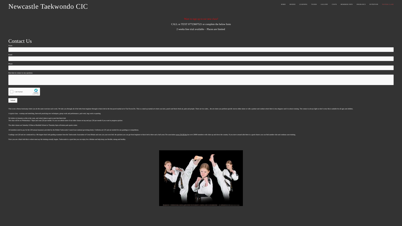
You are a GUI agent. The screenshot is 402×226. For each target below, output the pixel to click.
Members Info (347, 4)
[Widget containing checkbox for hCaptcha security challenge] (24, 92)
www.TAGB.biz (181, 134)
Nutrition (373, 4)
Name (10, 45)
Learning (303, 4)
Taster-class (388, 4)
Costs (334, 4)
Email (10, 55)
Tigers (314, 4)
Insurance (361, 4)
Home (283, 4)
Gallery (324, 4)
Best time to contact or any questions (20, 73)
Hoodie (293, 4)
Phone (10, 64)
